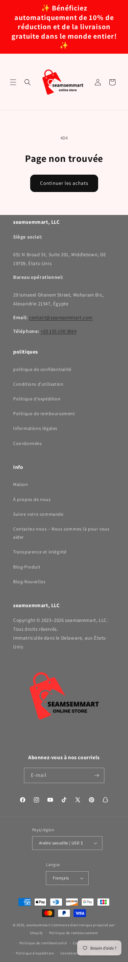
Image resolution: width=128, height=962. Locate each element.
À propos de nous (32, 499)
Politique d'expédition (36, 399)
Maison (20, 484)
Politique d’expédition (35, 953)
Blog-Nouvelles (29, 582)
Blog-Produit (26, 567)
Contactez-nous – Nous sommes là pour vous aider (61, 533)
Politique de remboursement (44, 413)
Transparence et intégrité (40, 552)
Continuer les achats (64, 183)
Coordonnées (27, 443)
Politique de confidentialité (43, 943)
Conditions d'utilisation (38, 384)
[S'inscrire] (97, 775)
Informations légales (35, 428)
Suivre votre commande (38, 514)
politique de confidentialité (42, 369)
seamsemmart (38, 925)
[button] (13, 82)
